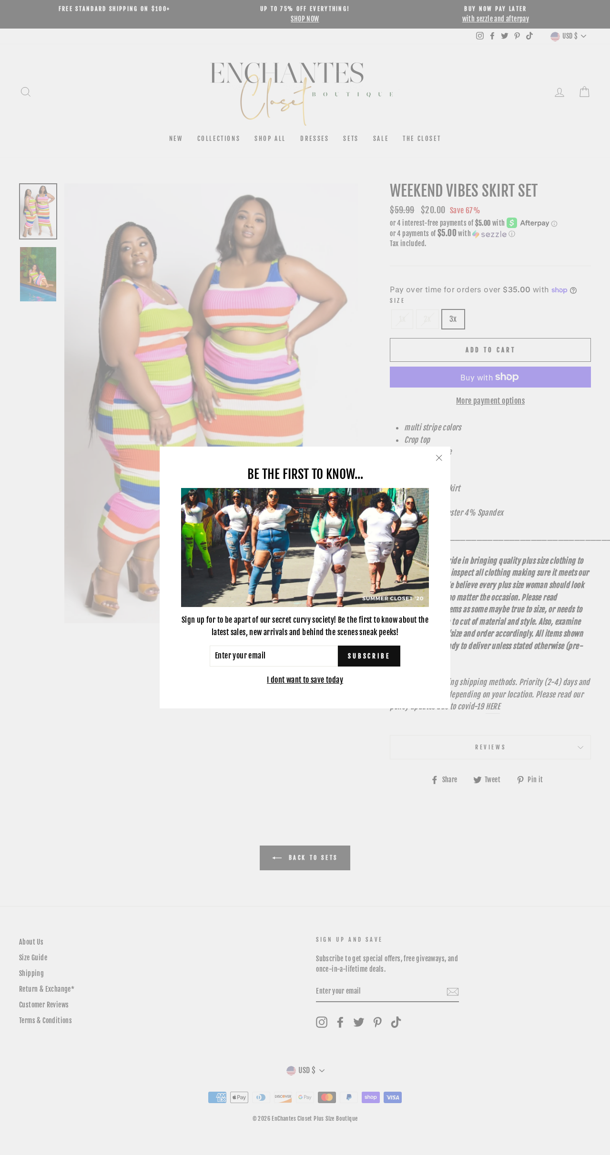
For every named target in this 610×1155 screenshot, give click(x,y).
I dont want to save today (305, 680)
